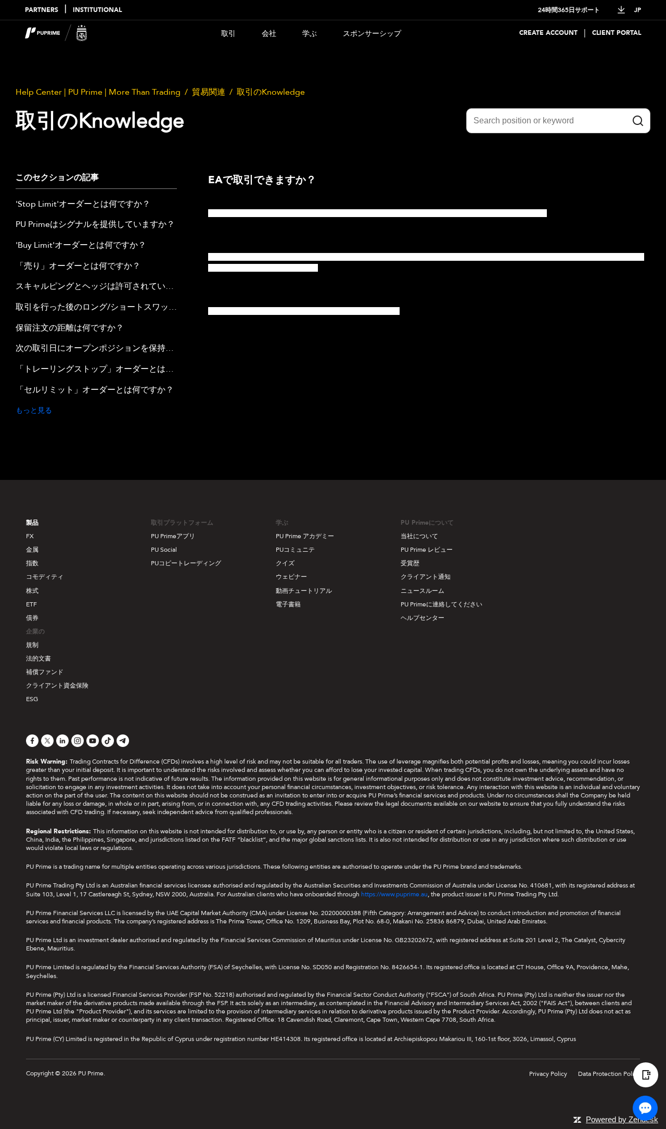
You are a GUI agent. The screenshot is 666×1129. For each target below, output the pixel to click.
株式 (32, 591)
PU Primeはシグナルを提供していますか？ (95, 225)
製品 (32, 522)
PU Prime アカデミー (305, 536)
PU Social (164, 550)
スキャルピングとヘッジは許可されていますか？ (96, 287)
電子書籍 (288, 604)
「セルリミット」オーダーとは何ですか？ (95, 390)
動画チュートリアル (304, 591)
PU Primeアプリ (173, 536)
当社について (419, 536)
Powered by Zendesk (622, 1119)
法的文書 (38, 658)
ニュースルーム (422, 591)
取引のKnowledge (271, 92)
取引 (228, 34)
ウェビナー (291, 577)
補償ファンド (44, 672)
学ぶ (309, 34)
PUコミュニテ (295, 550)
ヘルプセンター (422, 618)
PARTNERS (41, 10)
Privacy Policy (548, 1074)
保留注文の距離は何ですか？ (70, 328)
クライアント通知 (426, 577)
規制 (32, 645)
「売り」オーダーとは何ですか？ (78, 266)
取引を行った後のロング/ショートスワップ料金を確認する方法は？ (96, 307)
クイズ (285, 563)
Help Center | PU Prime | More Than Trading (98, 92)
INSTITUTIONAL (97, 10)
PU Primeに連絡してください (441, 604)
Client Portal (616, 33)
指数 (32, 563)
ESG (32, 699)
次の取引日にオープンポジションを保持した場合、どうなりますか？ (96, 349)
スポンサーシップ (372, 34)
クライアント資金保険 (57, 685)
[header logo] (56, 33)
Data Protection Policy (609, 1074)
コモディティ (44, 577)
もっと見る (34, 410)
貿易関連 (208, 92)
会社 (269, 34)
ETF (31, 604)
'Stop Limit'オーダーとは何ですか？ (83, 204)
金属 (32, 550)
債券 (32, 618)
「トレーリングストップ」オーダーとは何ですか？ (96, 369)
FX (30, 536)
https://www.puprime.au (394, 894)
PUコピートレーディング (186, 563)
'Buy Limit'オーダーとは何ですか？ (81, 245)
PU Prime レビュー (427, 550)
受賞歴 (410, 563)
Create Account (548, 33)
